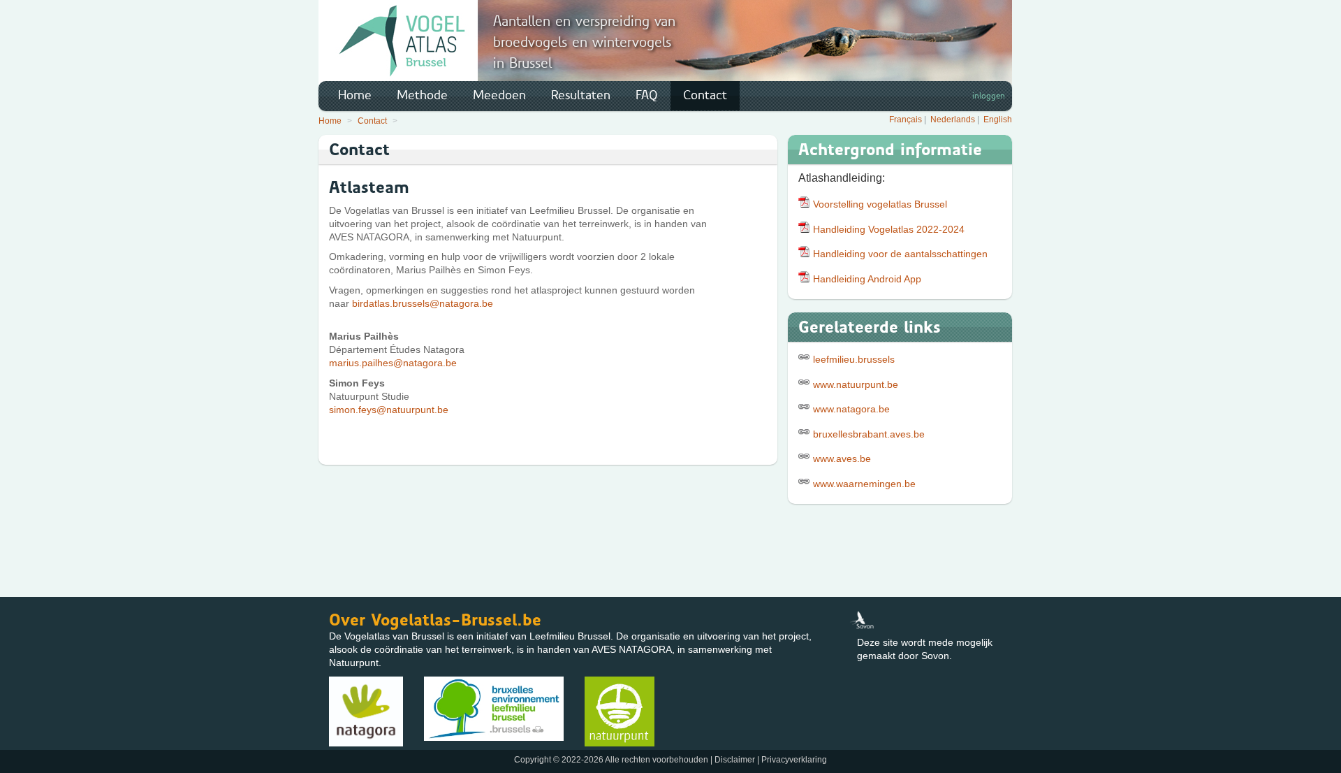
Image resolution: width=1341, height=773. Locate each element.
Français (905, 119)
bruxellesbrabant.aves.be (869, 434)
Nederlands (952, 119)
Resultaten (580, 95)
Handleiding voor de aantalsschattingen (900, 253)
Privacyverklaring (794, 760)
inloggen (988, 95)
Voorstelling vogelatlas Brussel (880, 204)
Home (355, 95)
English (997, 119)
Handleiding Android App (867, 278)
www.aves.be (842, 458)
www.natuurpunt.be (855, 384)
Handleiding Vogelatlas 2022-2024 (889, 229)
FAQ (647, 95)
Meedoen (499, 95)
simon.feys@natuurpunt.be (388, 409)
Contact (705, 95)
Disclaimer (735, 760)
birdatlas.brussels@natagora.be (422, 303)
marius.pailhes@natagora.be (393, 362)
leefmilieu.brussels (854, 359)
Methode (422, 95)
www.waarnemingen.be (864, 483)
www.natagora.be (851, 408)
